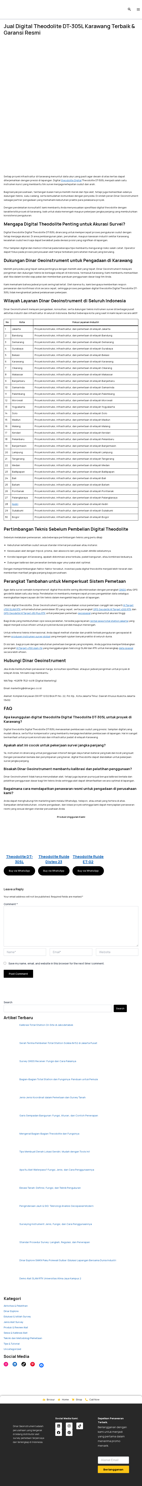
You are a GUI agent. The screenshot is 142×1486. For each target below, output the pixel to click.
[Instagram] (6, 1364)
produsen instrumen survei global (30, 636)
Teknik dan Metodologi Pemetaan (23, 1338)
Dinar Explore (11, 1311)
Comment (11, 904)
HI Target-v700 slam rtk (29, 648)
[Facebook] (41, 1365)
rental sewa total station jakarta (109, 621)
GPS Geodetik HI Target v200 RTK (112, 609)
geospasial (84, 613)
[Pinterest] (32, 1364)
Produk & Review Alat (16, 1327)
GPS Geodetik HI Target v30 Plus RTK (24, 613)
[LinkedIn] (15, 1364)
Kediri (15, 504)
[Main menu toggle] (138, 9)
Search (8, 1002)
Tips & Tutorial (12, 1343)
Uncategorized (12, 1349)
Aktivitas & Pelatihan (16, 1305)
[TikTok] (23, 1364)
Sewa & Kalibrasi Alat (16, 1332)
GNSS (122, 589)
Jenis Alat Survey (13, 1322)
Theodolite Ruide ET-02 (88, 859)
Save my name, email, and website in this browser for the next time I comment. (56, 963)
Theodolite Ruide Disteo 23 (53, 859)
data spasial (126, 648)
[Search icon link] (129, 9)
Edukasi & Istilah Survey (17, 1316)
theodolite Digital (71, 180)
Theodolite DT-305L (19, 859)
